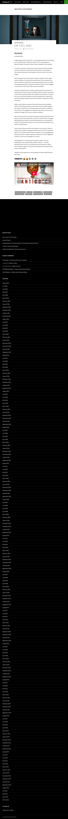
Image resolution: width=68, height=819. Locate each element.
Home (11, 2)
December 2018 (6, 559)
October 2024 (6, 349)
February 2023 (6, 409)
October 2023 (6, 385)
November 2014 (6, 706)
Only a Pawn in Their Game (9, 237)
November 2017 (6, 598)
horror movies (48, 192)
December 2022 (6, 415)
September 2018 (6, 568)
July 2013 (4, 754)
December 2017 (6, 595)
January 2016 (5, 664)
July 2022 (4, 430)
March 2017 (5, 622)
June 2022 (5, 433)
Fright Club (26, 2)
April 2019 (5, 547)
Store (61, 2)
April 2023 (5, 403)
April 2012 (5, 797)
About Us (56, 2)
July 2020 (4, 502)
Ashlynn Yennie (38, 192)
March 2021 (5, 478)
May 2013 (5, 760)
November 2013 (6, 742)
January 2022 (5, 448)
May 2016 (5, 652)
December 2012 (6, 776)
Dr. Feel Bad (23, 45)
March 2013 (5, 767)
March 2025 (5, 334)
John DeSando (6, 272)
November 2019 (6, 526)
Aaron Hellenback (20, 192)
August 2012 (5, 788)
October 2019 (6, 529)
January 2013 (5, 773)
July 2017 (4, 610)
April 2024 (5, 367)
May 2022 (5, 436)
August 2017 (5, 607)
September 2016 (6, 640)
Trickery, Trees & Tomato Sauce (10, 246)
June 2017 (5, 613)
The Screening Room (36, 2)
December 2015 (6, 667)
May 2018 (5, 580)
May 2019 (5, 544)
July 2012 (4, 791)
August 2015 (5, 679)
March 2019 (5, 550)
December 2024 (6, 343)
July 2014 (4, 718)
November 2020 (6, 490)
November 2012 (6, 779)
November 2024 (6, 346)
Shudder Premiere (47, 2)
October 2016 (6, 637)
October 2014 (6, 709)
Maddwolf (5, 2)
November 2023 (6, 382)
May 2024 (5, 364)
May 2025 (5, 328)
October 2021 (6, 457)
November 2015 (6, 670)
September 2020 (6, 496)
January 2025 (5, 340)
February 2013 (6, 770)
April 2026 (5, 295)
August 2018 (5, 571)
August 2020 (5, 499)
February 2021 (6, 481)
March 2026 (5, 298)
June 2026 (5, 289)
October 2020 (6, 493)
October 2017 (6, 601)
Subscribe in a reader (8, 810)
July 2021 (4, 466)
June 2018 (5, 577)
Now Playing (18, 2)
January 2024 (5, 376)
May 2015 (5, 688)
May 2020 (5, 508)
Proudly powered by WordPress (9, 817)
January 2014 (5, 736)
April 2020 (5, 511)
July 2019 (4, 538)
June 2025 (5, 325)
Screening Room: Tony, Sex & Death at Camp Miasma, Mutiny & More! (20, 243)
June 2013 (5, 757)
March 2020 (5, 514)
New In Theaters (18, 42)
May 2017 (5, 616)
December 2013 (6, 739)
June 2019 (5, 541)
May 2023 (5, 400)
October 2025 (6, 313)
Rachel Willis (48, 194)
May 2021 (5, 472)
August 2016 (5, 643)
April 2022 (5, 439)
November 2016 (6, 634)
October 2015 (6, 673)
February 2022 (6, 445)
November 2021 (6, 454)
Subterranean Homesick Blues (22, 269)
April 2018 (5, 583)
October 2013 (6, 745)
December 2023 (6, 379)
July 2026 (4, 286)
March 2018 (5, 586)
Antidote (29, 192)
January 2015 (5, 700)
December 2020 (6, 487)
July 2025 (4, 322)
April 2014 (5, 727)
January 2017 (5, 628)
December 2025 (6, 307)
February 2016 (6, 661)
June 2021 (5, 469)
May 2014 (5, 724)
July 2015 (4, 682)
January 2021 (5, 484)
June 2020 (5, 505)
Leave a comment (29, 48)
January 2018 (5, 592)
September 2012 (6, 785)
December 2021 (6, 451)
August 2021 (5, 463)
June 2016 (5, 649)
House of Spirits (6, 240)
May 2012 (5, 794)
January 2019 (5, 556)
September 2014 (6, 712)
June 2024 (5, 361)
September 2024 (6, 352)
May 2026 (5, 292)
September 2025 (6, 316)
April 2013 (5, 764)
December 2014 (6, 703)
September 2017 (6, 604)
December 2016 (6, 631)
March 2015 (5, 694)
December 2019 (6, 523)
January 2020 (5, 520)
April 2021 (5, 475)
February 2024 (6, 373)
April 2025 (5, 331)
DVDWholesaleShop (7, 269)
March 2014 (5, 730)
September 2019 (6, 532)
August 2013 (5, 751)
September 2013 (6, 748)
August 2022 (5, 427)
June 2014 (5, 721)
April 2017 (5, 619)
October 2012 (6, 782)
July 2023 (4, 394)
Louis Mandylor (20, 194)
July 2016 (4, 646)
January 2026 (5, 304)
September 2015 (6, 676)
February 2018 (6, 589)
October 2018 (6, 565)
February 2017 (6, 625)
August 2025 (5, 319)
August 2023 (5, 391)
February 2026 (6, 301)
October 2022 (6, 421)
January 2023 (5, 412)
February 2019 (6, 553)
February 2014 (6, 733)
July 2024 (4, 358)
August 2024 (5, 355)
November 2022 (6, 418)
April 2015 (5, 691)
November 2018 (6, 562)
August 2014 (5, 715)
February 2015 (6, 697)
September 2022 (6, 424)
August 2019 (5, 535)
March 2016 (5, 658)
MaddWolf (29, 194)
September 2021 (6, 460)
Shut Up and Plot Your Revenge (18, 260)
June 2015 (5, 685)
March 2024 (5, 370)
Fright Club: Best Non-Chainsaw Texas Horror (14, 249)
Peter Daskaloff (38, 194)
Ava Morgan (5, 260)
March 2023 (5, 406)
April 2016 (5, 655)
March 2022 (5, 442)
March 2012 (5, 800)
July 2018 (4, 574)
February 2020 (6, 517)
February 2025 (6, 337)
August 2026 (5, 283)
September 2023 (6, 388)
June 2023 (5, 397)
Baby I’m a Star (13, 263)
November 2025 (6, 310)
